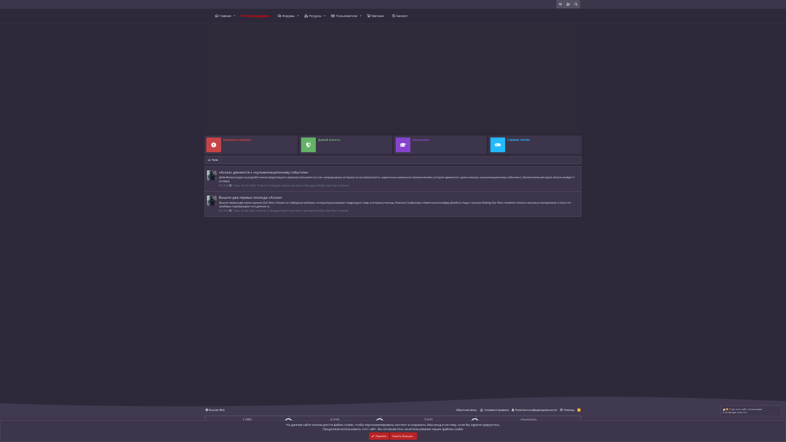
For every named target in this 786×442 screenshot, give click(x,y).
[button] (234, 16)
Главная (225, 16)
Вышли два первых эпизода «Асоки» (250, 197)
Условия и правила (496, 410)
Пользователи (346, 16)
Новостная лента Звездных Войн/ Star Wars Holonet (315, 185)
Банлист (402, 16)
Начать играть (258, 16)
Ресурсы (315, 16)
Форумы (288, 16)
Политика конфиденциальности (536, 410)
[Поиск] (576, 4)
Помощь (569, 410)
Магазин (378, 16)
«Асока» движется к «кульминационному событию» (263, 172)
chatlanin (528, 419)
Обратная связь (466, 410)
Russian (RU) (216, 410)
